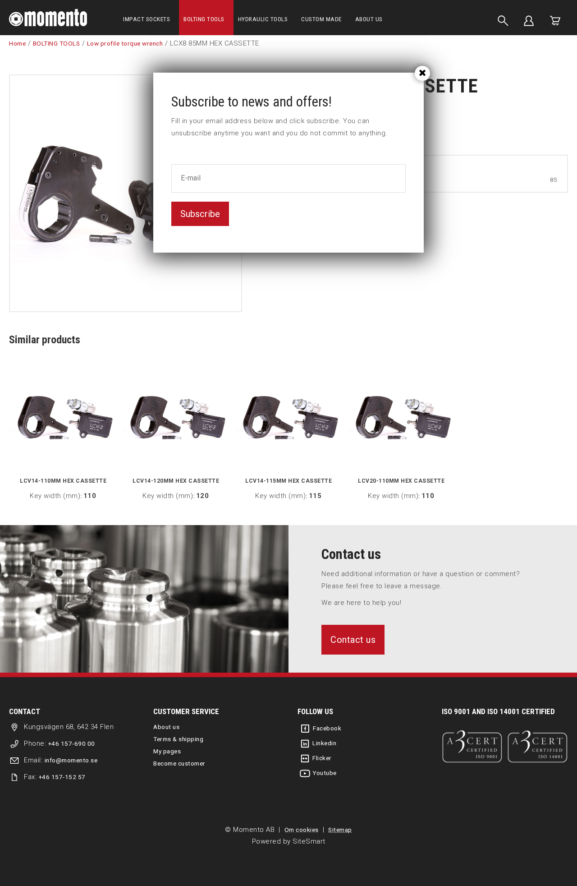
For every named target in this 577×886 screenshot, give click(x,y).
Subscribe (200, 213)
